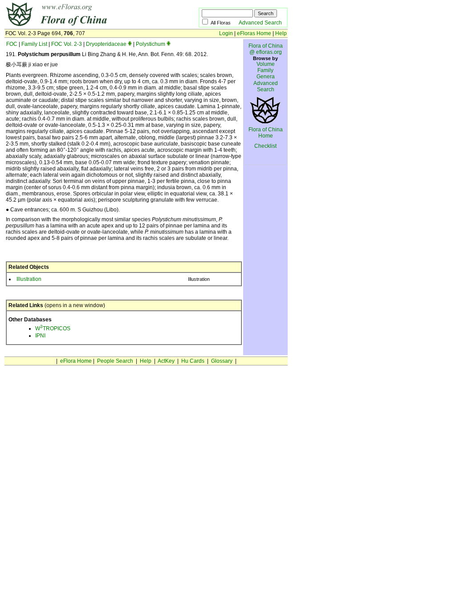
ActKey (166, 361)
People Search (115, 361)
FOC (11, 44)
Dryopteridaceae (106, 44)
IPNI (40, 335)
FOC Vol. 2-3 (66, 44)
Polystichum (150, 44)
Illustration (28, 279)
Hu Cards (192, 361)
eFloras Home (254, 33)
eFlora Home (76, 361)
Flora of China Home (265, 132)
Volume (265, 64)
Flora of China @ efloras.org (265, 49)
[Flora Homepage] (87, 26)
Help (281, 33)
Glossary (221, 361)
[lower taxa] (130, 44)
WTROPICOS (52, 328)
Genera (265, 76)
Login (226, 33)
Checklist (265, 146)
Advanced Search (260, 23)
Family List (34, 44)
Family (265, 70)
